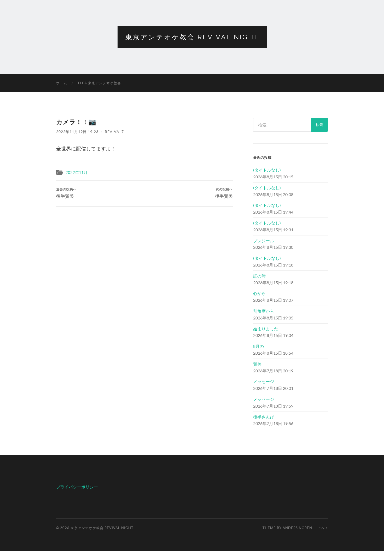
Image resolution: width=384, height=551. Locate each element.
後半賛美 (66, 192)
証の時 (259, 275)
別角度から (263, 310)
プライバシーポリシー (77, 486)
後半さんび (263, 416)
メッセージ (263, 381)
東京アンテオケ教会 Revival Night (192, 37)
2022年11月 (77, 172)
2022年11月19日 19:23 (77, 131)
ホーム (61, 83)
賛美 (257, 363)
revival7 (114, 131)
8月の (258, 346)
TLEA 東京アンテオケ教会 (99, 83)
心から (259, 293)
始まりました (265, 328)
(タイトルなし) (267, 169)
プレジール (263, 240)
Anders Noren (297, 528)
